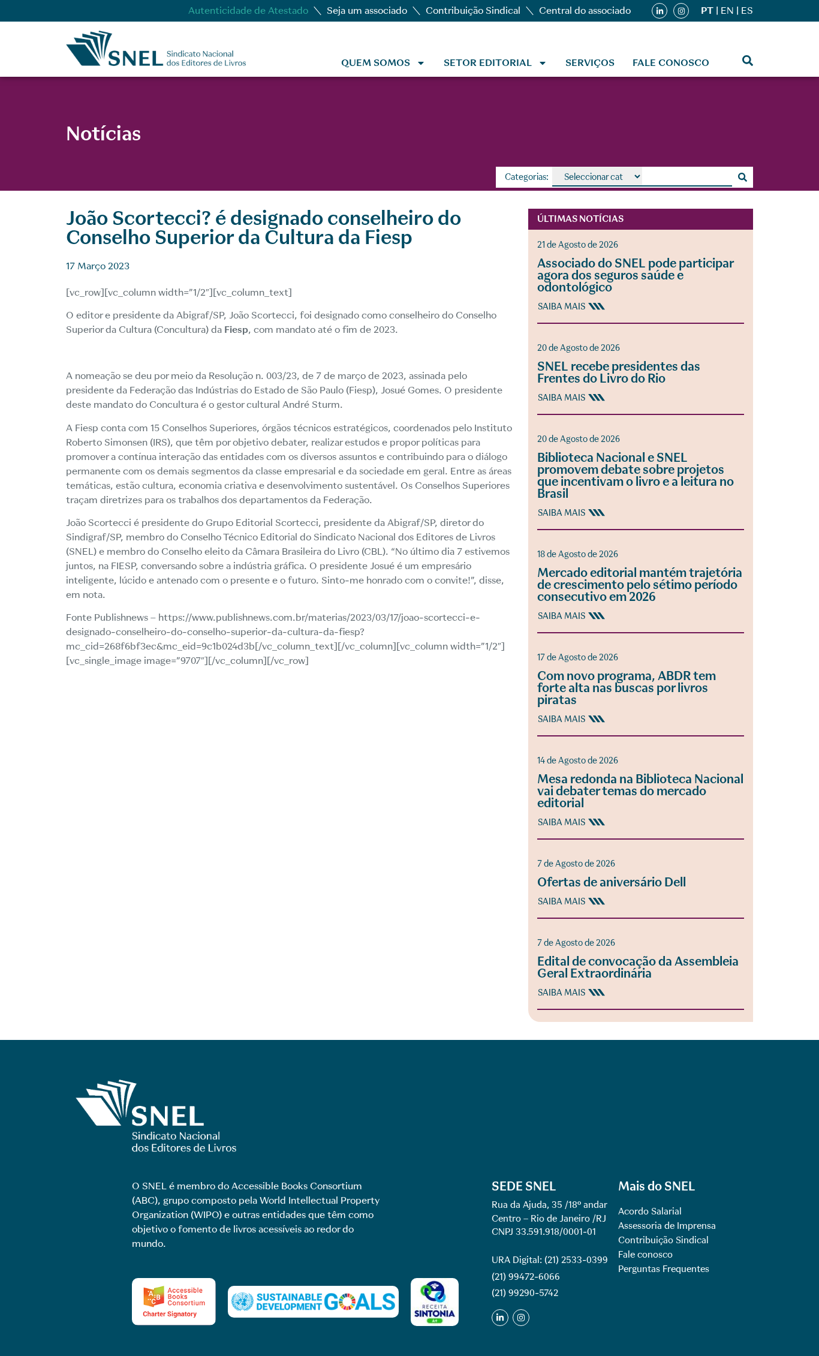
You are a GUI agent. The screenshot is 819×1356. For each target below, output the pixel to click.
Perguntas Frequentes (663, 1269)
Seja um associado (367, 10)
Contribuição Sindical (473, 10)
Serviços (590, 62)
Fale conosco (671, 62)
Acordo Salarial (650, 1211)
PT (707, 10)
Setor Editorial (488, 62)
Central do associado (585, 10)
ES (747, 10)
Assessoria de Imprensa (667, 1225)
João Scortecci (261, 315)
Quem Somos (375, 62)
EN (727, 10)
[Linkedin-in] (659, 11)
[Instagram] (681, 11)
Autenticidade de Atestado (248, 10)
